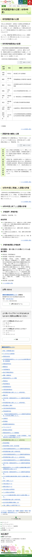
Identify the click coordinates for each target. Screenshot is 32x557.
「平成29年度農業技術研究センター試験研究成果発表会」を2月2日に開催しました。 (17, 414)
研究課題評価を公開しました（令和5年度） (14, 457)
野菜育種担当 (6, 383)
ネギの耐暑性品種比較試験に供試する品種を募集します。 (17, 477)
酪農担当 (5, 366)
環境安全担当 (6, 356)
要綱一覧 (5, 395)
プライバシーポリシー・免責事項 (10, 526)
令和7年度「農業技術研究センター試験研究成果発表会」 (16, 463)
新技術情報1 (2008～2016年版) (11, 445)
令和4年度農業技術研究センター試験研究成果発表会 (16, 448)
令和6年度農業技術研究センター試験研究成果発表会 (16, 460)
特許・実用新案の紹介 (9, 350)
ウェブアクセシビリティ (8, 524)
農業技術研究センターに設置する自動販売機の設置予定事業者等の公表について (17, 468)
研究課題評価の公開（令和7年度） (12, 499)
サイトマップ (5, 522)
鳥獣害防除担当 (7, 386)
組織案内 (22, 510)
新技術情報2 (6, 443)
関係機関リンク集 (6, 530)
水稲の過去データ (7, 483)
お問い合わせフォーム (16, 304)
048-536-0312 (9, 298)
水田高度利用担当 (7, 389)
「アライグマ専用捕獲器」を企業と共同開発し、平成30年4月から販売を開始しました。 (17, 436)
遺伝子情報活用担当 (8, 372)
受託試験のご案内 (7, 405)
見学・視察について (8, 480)
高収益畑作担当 (7, 411)
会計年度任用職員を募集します (11, 502)
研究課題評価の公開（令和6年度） (12, 451)
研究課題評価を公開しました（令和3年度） (14, 402)
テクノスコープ (7, 427)
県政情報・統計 (11, 510)
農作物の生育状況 (7, 430)
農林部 (4, 294)
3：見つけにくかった (9, 334)
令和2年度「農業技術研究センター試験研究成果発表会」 (16, 472)
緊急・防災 (29, 3)
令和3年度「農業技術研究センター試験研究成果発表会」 (16, 398)
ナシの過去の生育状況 (9, 492)
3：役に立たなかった (9, 326)
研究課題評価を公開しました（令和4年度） (14, 440)
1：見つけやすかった (9, 330)
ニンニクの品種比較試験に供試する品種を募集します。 (16, 495)
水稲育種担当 (6, 369)
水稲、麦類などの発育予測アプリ (11, 505)
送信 (17, 339)
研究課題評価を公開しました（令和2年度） (14, 392)
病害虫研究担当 (7, 363)
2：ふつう (6, 324)
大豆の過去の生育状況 (9, 489)
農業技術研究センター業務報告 (11, 432)
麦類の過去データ (7, 486)
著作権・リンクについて (8, 528)
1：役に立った (7, 323)
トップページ (4, 510)
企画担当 (5, 418)
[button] (20, 2)
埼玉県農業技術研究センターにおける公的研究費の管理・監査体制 (17, 360)
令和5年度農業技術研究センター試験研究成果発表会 (16, 454)
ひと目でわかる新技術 (9, 353)
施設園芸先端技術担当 (9, 424)
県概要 (17, 510)
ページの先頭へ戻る (26, 129)
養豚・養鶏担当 (7, 375)
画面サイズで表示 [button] (26, 62)
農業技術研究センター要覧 (10, 378)
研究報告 (5, 421)
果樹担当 (5, 381)
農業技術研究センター (12, 294)
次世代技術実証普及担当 (9, 408)
